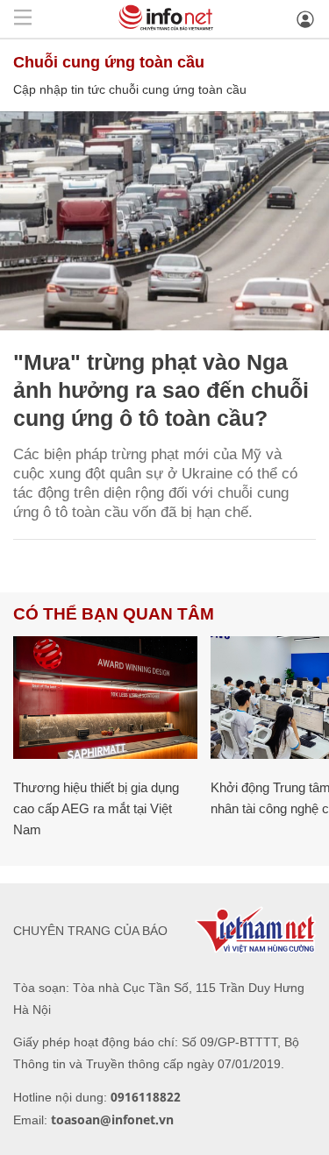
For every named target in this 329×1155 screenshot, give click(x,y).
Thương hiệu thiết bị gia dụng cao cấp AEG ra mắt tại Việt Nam (96, 808)
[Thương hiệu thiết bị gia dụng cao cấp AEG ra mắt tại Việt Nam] (105, 697)
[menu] (22, 19)
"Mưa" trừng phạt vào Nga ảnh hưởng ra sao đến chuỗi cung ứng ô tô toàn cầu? (161, 390)
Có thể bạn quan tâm (113, 614)
